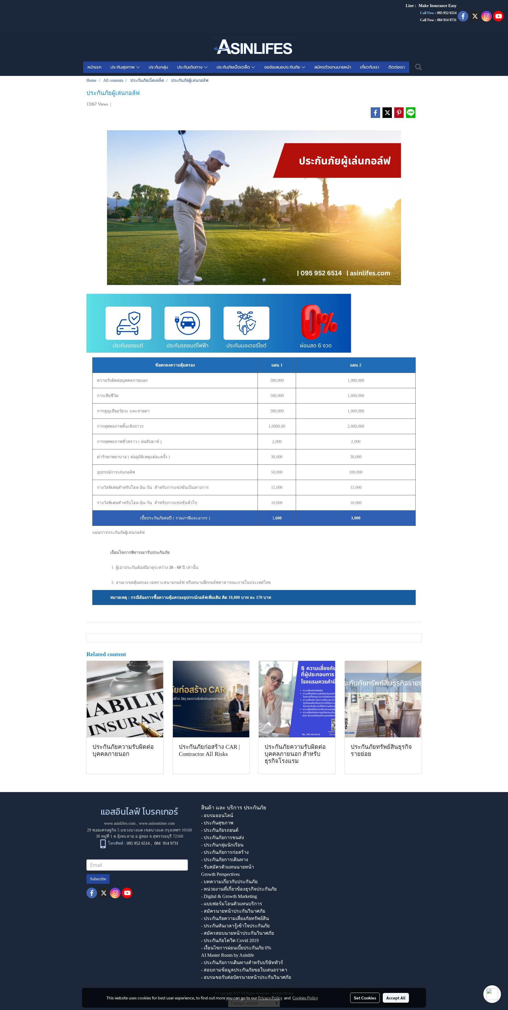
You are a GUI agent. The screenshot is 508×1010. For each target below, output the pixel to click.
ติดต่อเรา (396, 67)
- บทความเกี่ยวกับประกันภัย (229, 881)
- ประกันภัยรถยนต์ (219, 830)
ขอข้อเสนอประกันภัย (283, 67)
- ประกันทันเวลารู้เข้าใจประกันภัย (235, 925)
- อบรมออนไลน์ (217, 815)
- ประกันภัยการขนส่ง (222, 837)
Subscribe (98, 879)
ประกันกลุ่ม (158, 67)
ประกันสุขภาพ (123, 67)
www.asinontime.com (157, 823)
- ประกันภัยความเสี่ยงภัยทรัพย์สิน (235, 918)
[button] (418, 67)
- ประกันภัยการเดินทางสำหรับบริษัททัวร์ (242, 962)
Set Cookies (365, 997)
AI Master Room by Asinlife (227, 955)
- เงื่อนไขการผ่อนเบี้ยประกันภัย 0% (236, 947)
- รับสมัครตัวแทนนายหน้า (227, 866)
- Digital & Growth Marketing (229, 896)
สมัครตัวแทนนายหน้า (332, 67)
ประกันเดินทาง (190, 67)
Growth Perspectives (220, 874)
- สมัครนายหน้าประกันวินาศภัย (233, 911)
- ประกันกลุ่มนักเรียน (222, 844)
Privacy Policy (270, 997)
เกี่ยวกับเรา (369, 67)
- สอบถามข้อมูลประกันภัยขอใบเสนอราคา (244, 969)
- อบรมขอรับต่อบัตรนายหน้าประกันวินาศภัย (246, 977)
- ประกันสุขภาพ (217, 822)
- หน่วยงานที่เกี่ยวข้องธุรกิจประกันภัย (239, 888)
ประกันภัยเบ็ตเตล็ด (234, 67)
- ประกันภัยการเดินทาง (224, 859)
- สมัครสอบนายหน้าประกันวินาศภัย (237, 933)
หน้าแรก (94, 67)
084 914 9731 (166, 843)
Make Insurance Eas (436, 6)
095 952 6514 (447, 13)
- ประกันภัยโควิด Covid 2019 (230, 940)
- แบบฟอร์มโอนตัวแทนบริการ (231, 903)
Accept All (395, 997)
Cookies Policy (305, 997)
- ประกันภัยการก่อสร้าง (225, 852)
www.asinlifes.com (120, 823)
